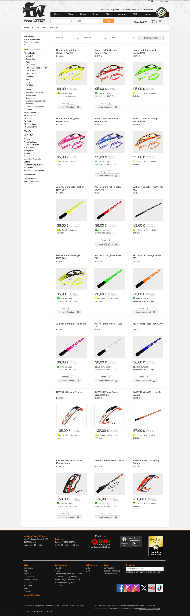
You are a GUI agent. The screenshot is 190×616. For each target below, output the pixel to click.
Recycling (28, 586)
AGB (25, 571)
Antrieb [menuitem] (28, 90)
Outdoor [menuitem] (27, 162)
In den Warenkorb (68, 107)
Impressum (28, 568)
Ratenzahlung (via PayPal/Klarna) (68, 574)
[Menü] (140, 537)
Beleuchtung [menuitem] (31, 95)
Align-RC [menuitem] (29, 56)
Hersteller (87, 38)
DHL (88, 568)
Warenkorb (139, 22)
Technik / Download (112, 571)
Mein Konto (105, 9)
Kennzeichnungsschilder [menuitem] (36, 101)
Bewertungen (78, 606)
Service (96, 14)
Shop (70, 14)
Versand (122, 14)
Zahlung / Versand (31, 580)
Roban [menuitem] (28, 82)
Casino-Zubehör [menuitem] (30, 178)
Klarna (57, 571)
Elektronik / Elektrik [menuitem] (31, 145)
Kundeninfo (28, 583)
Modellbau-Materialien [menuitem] (33, 159)
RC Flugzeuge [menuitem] (30, 115)
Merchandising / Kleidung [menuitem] (34, 165)
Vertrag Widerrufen (32, 595)
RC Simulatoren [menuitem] (30, 127)
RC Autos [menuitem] (27, 118)
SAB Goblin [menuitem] (30, 65)
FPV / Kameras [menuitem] (30, 148)
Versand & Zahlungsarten (149, 609)
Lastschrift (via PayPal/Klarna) (67, 577)
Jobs (26, 588)
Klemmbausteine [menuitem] (34, 49)
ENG (161, 1)
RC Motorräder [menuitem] (30, 124)
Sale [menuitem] (26, 45)
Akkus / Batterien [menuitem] (30, 142)
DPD (88, 571)
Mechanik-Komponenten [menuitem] (37, 68)
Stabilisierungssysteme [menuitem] (35, 107)
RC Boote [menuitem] (28, 121)
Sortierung (59, 38)
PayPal (58, 568)
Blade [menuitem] (28, 62)
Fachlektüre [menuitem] (28, 168)
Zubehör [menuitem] (30, 76)
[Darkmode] (152, 1)
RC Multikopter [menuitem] (30, 113)
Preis (113, 38)
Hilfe (117, 9)
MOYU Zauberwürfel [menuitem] (32, 181)
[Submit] (108, 21)
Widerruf (27, 574)
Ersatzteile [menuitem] (31, 71)
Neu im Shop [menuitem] (29, 37)
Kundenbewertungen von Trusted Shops (40, 606)
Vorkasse (58, 586)
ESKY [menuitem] (28, 80)
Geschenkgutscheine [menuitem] (32, 42)
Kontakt (147, 14)
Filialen (109, 14)
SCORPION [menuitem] (28, 135)
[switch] (135, 543)
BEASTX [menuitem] (27, 131)
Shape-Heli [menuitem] (30, 59)
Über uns (27, 591)
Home (57, 14)
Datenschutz (29, 577)
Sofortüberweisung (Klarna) (66, 583)
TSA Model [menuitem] (30, 85)
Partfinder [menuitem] (29, 104)
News (83, 14)
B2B (135, 14)
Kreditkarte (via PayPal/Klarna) (67, 580)
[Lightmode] (149, 1)
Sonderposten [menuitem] (29, 175)
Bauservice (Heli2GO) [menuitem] (34, 92)
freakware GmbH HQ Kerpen (36, 536)
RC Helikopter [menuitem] (29, 53)
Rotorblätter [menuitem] (32, 73)
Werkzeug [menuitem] (28, 153)
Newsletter (148, 9)
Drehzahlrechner (111, 574)
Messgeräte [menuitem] (28, 151)
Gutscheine (137, 9)
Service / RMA (109, 568)
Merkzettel (125, 9)
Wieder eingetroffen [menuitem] (32, 39)
